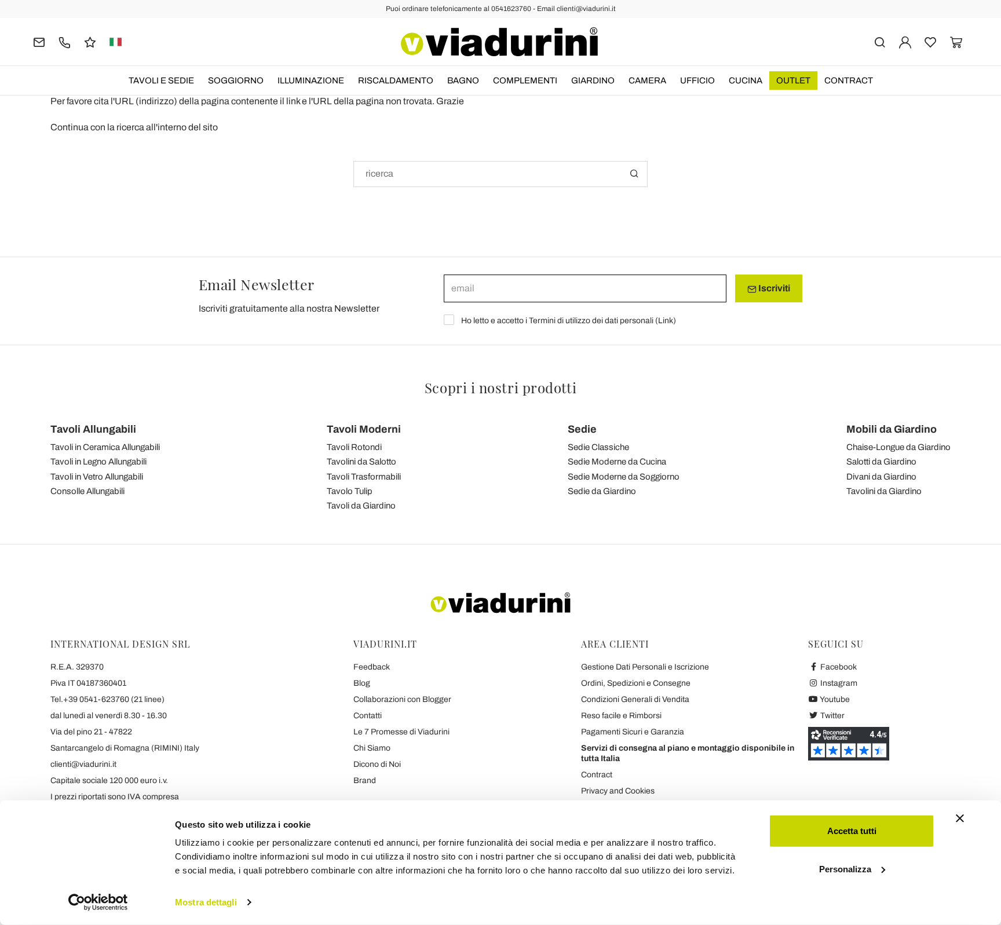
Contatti (367, 715)
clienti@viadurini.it (83, 764)
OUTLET (793, 80)
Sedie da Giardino (602, 491)
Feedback (371, 667)
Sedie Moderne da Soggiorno (623, 476)
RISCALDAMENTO (395, 80)
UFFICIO (697, 80)
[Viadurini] (499, 42)
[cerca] (880, 41)
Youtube (834, 699)
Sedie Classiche (598, 447)
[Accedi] (905, 41)
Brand (364, 780)
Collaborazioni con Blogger (402, 699)
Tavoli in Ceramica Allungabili (105, 447)
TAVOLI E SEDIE (161, 80)
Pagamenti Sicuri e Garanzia (632, 731)
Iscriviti (773, 288)
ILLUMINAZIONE (310, 80)
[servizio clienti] (65, 41)
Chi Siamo (371, 748)
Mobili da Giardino (891, 429)
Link (665, 320)
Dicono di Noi (377, 764)
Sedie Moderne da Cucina (617, 461)
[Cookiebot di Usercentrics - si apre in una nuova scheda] (98, 902)
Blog (361, 683)
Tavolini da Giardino (884, 491)
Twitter (832, 715)
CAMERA (647, 80)
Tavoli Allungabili (93, 429)
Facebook (838, 667)
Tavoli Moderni (364, 429)
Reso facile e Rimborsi (621, 715)
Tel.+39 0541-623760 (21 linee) (107, 699)
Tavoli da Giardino (361, 505)
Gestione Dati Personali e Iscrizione (645, 667)
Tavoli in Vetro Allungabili (96, 476)
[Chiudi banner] (960, 818)
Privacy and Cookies (618, 791)
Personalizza (845, 868)
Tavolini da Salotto (361, 461)
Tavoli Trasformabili (364, 476)
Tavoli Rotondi (354, 447)
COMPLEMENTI (525, 80)
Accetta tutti (851, 831)
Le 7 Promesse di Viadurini (401, 731)
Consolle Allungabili (87, 491)
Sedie (582, 429)
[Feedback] (90, 41)
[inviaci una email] (39, 41)
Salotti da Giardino (881, 461)
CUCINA (745, 80)
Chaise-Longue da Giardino (898, 447)
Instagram (838, 683)
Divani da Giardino (881, 476)
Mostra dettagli (206, 902)
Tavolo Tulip (349, 491)
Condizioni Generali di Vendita (635, 699)
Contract (848, 80)
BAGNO (463, 80)
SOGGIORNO (236, 80)
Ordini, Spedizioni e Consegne (636, 683)
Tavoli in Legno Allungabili (98, 461)
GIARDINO (593, 80)
